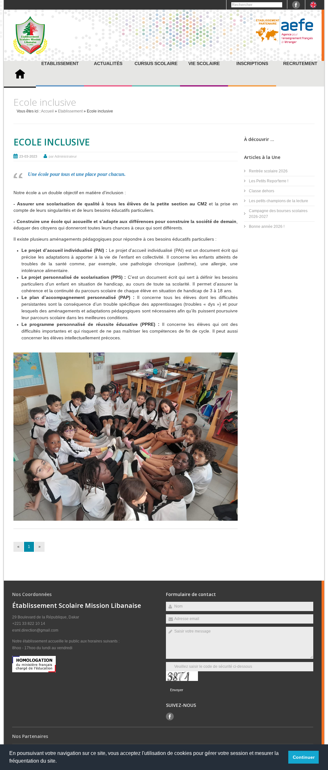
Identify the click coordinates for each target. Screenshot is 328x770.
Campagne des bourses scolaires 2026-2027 (278, 214)
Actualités (108, 63)
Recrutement (300, 63)
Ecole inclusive (51, 142)
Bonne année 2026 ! (266, 226)
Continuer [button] (304, 757)
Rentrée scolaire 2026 (268, 171)
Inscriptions (252, 63)
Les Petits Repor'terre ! (268, 181)
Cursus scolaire (156, 63)
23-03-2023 (28, 156)
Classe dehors (261, 191)
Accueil (47, 111)
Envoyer (176, 690)
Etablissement (60, 63)
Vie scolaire (204, 63)
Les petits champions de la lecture (278, 201)
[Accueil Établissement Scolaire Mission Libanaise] (30, 53)
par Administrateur (63, 156)
